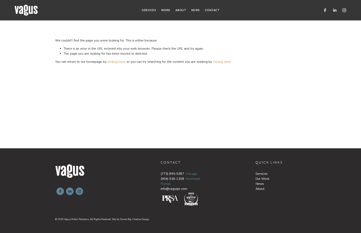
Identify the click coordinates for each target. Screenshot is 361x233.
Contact (212, 10)
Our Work (262, 179)
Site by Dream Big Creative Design (130, 219)
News (195, 10)
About (180, 10)
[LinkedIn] (334, 10)
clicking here (116, 62)
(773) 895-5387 (172, 174)
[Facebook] (325, 10)
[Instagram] (344, 10)
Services (149, 10)
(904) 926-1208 (172, 179)
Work (165, 10)
